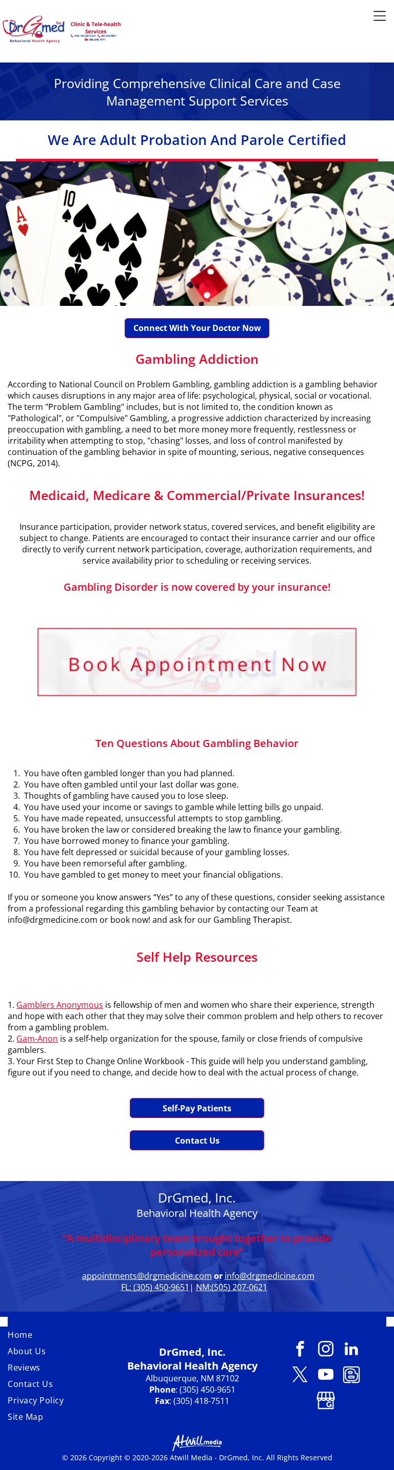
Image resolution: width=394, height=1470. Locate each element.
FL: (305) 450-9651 (155, 1287)
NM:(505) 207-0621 (231, 1287)
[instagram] (325, 1350)
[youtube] (325, 1376)
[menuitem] (63, 1335)
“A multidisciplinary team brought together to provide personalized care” (197, 1245)
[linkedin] (351, 1350)
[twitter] (299, 1376)
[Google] (325, 1401)
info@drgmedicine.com (269, 1275)
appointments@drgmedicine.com (147, 1275)
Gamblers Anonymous (59, 1004)
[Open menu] (379, 16)
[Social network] (351, 1376)
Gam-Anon (37, 1038)
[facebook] (299, 1350)
